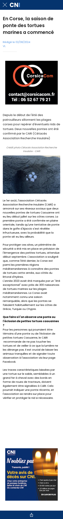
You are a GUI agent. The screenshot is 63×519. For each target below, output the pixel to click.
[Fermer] (5, 5)
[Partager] (31, 515)
